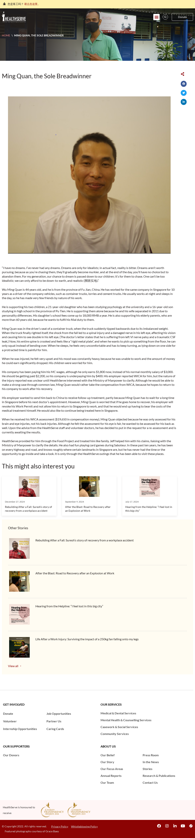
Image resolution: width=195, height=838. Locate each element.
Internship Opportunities (20, 729)
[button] (156, 17)
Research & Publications (159, 775)
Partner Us (53, 721)
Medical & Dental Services (118, 713)
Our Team (107, 782)
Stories (147, 769)
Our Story (107, 762)
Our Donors (11, 755)
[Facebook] (159, 826)
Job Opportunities (58, 713)
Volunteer (10, 721)
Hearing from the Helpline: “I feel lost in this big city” (69, 606)
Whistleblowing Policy (84, 826)
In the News (151, 762)
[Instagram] (167, 826)
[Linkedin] (175, 826)
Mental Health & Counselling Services (126, 720)
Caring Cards (55, 729)
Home (6, 35)
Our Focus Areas (112, 769)
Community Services (115, 734)
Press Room (151, 755)
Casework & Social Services (119, 727)
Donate (8, 713)
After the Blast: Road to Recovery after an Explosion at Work (74, 573)
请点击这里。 (32, 2)
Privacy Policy (59, 826)
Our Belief (108, 755)
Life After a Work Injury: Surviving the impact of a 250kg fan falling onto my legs (87, 639)
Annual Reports (111, 775)
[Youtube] (183, 826)
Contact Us (150, 782)
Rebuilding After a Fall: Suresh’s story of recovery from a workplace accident (84, 540)
